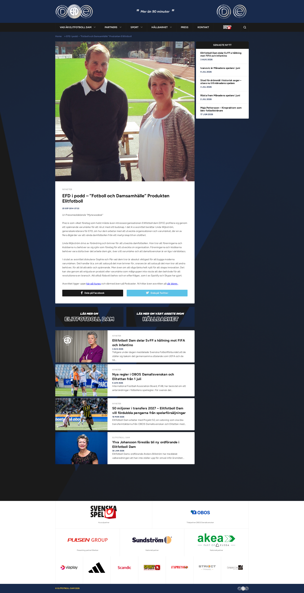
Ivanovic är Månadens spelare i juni (220, 68)
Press (184, 27)
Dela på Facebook (94, 292)
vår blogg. (172, 283)
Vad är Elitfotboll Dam (75, 27)
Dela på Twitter (159, 292)
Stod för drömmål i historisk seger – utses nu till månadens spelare (220, 82)
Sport (134, 27)
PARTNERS (111, 27)
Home (58, 36)
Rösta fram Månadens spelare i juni (220, 95)
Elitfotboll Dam (121, 437)
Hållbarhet (159, 27)
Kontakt (203, 27)
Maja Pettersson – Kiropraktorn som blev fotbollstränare (221, 109)
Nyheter (67, 189)
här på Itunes (93, 283)
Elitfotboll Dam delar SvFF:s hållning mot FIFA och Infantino (221, 54)
